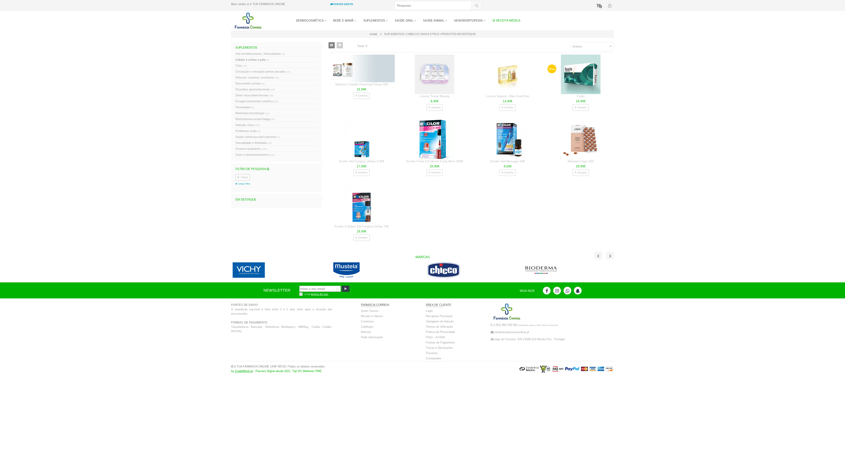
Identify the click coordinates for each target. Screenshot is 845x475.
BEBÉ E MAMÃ (344, 20)
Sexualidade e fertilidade (253, 142)
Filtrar (244, 177)
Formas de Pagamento (440, 342)
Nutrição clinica (247, 125)
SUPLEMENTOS (374, 20)
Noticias (366, 332)
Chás (241, 65)
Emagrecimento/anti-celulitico (256, 101)
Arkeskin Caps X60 (581, 161)
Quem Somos (369, 310)
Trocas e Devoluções (439, 347)
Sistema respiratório (251, 148)
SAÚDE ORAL (404, 20)
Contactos (367, 321)
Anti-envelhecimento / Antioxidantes (260, 53)
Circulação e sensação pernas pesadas (262, 71)
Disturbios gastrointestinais (255, 89)
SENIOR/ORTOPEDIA (468, 20)
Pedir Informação (372, 337)
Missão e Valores (372, 316)
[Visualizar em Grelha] (332, 45)
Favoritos (432, 353)
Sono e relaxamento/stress (255, 154)
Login (429, 310)
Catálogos (367, 326)
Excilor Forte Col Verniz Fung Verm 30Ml (434, 161)
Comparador (433, 358)
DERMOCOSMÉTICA (310, 20)
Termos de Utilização (439, 326)
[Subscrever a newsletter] (345, 289)
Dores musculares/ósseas (254, 95)
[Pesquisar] (476, 5)
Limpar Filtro (243, 184)
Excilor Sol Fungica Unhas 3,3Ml (361, 161)
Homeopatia (244, 107)
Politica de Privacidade (440, 332)
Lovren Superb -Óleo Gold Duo (507, 96)
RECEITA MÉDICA (507, 20)
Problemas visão (247, 131)
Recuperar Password (439, 316)
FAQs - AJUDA (435, 337)
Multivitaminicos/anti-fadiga (255, 119)
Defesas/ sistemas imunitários (257, 77)
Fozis (580, 96)
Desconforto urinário (250, 83)
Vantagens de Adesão (440, 321)
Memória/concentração (252, 113)
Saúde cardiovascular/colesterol (257, 137)
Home (373, 34)
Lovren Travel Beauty (435, 96)
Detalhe (363, 95)
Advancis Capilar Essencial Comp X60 (361, 84)
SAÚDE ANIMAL (434, 20)
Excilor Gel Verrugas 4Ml (507, 161)
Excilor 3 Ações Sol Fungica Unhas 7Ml (361, 226)
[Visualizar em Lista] (340, 45)
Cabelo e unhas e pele (252, 59)
